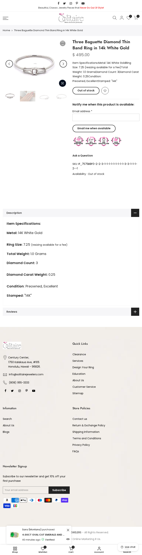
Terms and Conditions (86, 438)
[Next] (63, 63)
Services (77, 361)
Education (78, 374)
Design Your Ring (83, 367)
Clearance (79, 354)
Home (6, 30)
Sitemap (77, 393)
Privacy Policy (81, 445)
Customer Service (84, 387)
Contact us (79, 419)
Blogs (6, 432)
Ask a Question (82, 155)
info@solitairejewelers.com (26, 374)
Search (7, 419)
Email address (82, 111)
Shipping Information (85, 432)
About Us (78, 380)
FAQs (75, 451)
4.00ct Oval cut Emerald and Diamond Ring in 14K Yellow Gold (44, 534)
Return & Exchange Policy (88, 425)
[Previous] (9, 63)
